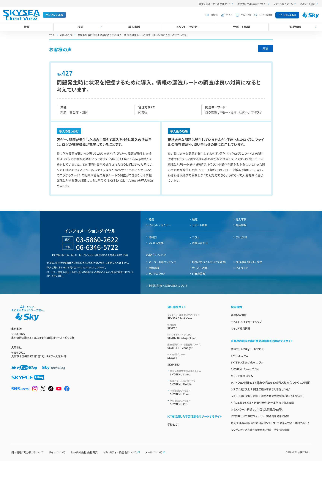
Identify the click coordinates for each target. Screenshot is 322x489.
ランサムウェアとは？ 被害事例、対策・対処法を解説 (260, 430)
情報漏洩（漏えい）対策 (249, 262)
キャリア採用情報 (240, 328)
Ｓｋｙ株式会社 (302, 452)
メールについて (153, 452)
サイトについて (57, 452)
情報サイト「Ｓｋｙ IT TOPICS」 (247, 349)
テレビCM (246, 15)
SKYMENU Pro (180, 402)
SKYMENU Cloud (185, 372)
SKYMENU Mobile (182, 382)
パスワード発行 (307, 3)
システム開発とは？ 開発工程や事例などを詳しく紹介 (261, 389)
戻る (265, 48)
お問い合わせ (289, 15)
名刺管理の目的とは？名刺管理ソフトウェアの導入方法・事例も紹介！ (270, 423)
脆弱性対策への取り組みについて (168, 285)
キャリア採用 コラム (242, 376)
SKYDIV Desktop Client (181, 336)
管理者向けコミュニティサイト (252, 3)
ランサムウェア (157, 273)
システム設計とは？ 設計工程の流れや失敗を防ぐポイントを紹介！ (267, 396)
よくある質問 (156, 243)
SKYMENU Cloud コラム (245, 369)
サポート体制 (241, 27)
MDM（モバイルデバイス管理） (209, 262)
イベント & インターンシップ (246, 322)
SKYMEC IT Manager (184, 346)
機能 (80, 27)
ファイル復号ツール (283, 3)
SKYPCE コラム (239, 356)
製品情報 (295, 27)
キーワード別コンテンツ (162, 262)
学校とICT (173, 424)
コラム (229, 15)
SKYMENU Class (180, 392)
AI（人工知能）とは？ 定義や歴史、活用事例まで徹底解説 (262, 403)
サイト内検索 (265, 15)
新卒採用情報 (239, 315)
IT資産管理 (198, 273)
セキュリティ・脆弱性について (120, 452)
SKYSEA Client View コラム (247, 362)
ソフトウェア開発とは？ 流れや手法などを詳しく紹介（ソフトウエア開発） (271, 382)
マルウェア (242, 268)
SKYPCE (172, 326)
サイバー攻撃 (200, 268)
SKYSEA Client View (183, 316)
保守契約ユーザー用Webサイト (215, 3)
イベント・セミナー (188, 27)
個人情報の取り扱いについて (27, 452)
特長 (27, 27)
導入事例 (134, 27)
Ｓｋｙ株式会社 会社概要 (84, 452)
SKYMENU (173, 364)
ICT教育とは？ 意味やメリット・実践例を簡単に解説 (260, 416)
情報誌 (214, 15)
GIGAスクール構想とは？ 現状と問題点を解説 (256, 409)
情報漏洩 (154, 268)
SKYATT (176, 356)
